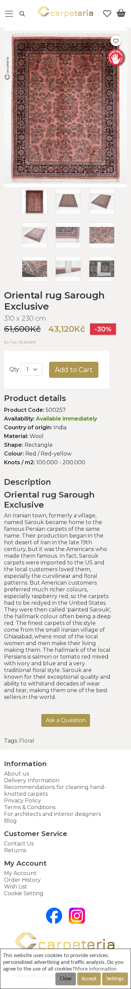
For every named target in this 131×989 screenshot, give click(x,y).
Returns (15, 850)
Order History (22, 880)
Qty (14, 369)
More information (96, 969)
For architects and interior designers (52, 814)
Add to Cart (74, 370)
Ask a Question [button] (66, 720)
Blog (10, 821)
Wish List (15, 886)
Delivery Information (31, 780)
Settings (115, 979)
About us (16, 773)
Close (66, 979)
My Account (20, 873)
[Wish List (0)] (107, 13)
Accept (89, 979)
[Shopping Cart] (121, 14)
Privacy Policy (22, 800)
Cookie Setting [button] (23, 893)
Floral (26, 741)
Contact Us (19, 843)
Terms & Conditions (29, 807)
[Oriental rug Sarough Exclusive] (65, 185)
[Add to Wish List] (116, 40)
